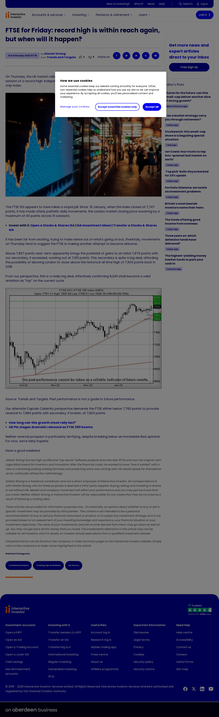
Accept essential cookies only (117, 107)
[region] (110, 94)
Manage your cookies (74, 106)
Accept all (151, 107)
